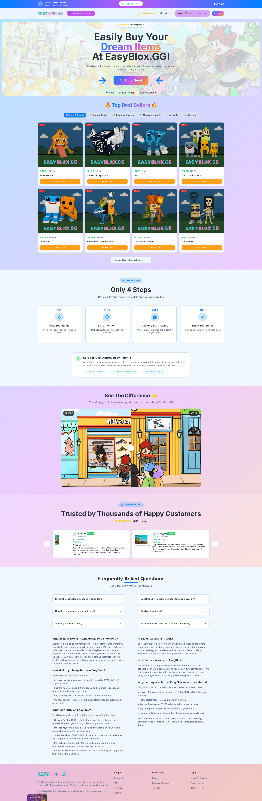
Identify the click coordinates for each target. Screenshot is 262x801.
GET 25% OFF (133, 4)
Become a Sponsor (161, 783)
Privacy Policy (197, 783)
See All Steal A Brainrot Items (129, 260)
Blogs (155, 778)
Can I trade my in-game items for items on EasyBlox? (168, 599)
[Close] (44, 796)
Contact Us (119, 778)
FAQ (116, 783)
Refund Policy (197, 788)
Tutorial (156, 788)
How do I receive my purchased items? (75, 611)
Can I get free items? (151, 611)
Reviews (118, 788)
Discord (117, 793)
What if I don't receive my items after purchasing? (166, 623)
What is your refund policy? (69, 623)
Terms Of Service (198, 778)
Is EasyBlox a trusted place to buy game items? (79, 599)
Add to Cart (60, 181)
